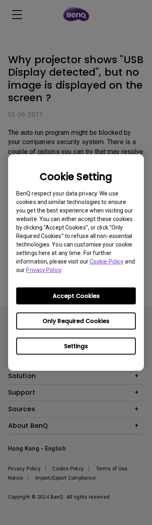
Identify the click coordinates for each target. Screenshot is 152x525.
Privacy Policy (43, 270)
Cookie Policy (107, 261)
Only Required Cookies (76, 321)
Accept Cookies (76, 296)
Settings (76, 346)
